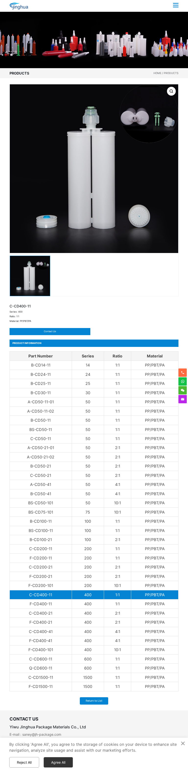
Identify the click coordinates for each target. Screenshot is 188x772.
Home (157, 73)
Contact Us (50, 331)
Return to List (94, 700)
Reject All (24, 762)
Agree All (58, 762)
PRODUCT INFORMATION (26, 343)
